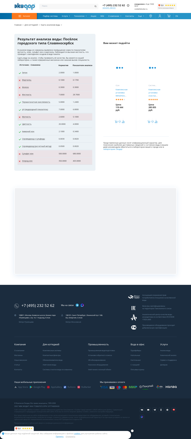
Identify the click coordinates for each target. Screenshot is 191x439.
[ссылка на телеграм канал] (77, 305)
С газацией (135, 365)
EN (177, 16)
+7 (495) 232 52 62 (114, 5)
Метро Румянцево (26, 322)
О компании (113, 16)
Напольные (135, 355)
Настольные (136, 360)
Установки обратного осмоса (100, 355)
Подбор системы (50, 16)
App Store (23, 387)
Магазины (18, 355)
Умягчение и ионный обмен (99, 370)
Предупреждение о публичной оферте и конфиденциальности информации (43, 423)
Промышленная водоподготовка (101, 350)
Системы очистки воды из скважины (57, 370)
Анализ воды (165, 350)
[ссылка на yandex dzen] (167, 410)
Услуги (65, 16)
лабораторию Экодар (112, 149)
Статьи (17, 365)
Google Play (39, 387)
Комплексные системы (52, 350)
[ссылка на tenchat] (174, 410)
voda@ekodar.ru (140, 9)
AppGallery (56, 387)
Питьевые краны (137, 370)
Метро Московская (73, 322)
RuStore (71, 387)
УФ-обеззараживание (97, 360)
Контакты (129, 16)
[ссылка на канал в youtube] (148, 410)
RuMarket (86, 387)
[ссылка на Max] (142, 417)
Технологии (79, 16)
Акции (93, 16)
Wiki (102, 16)
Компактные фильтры (52, 355)
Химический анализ (168, 355)
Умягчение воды (49, 365)
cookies (77, 434)
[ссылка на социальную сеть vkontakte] (142, 410)
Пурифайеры (136, 350)
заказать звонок (109, 8)
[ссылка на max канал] (82, 305)
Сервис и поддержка (168, 360)
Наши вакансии (20, 360)
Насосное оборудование (98, 365)
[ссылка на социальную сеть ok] (161, 410)
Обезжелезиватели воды (53, 360)
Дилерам (163, 365)
